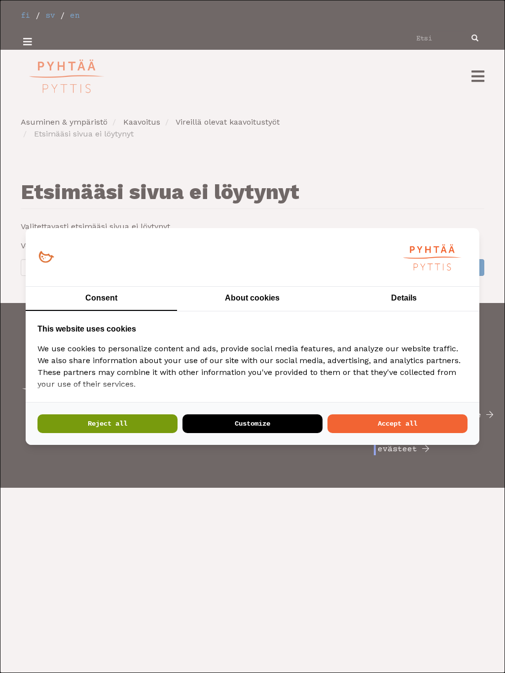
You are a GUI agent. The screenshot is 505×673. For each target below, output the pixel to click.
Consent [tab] (101, 298)
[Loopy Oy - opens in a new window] (46, 257)
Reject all (107, 424)
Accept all (397, 424)
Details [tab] (404, 298)
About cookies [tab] (252, 298)
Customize (252, 424)
